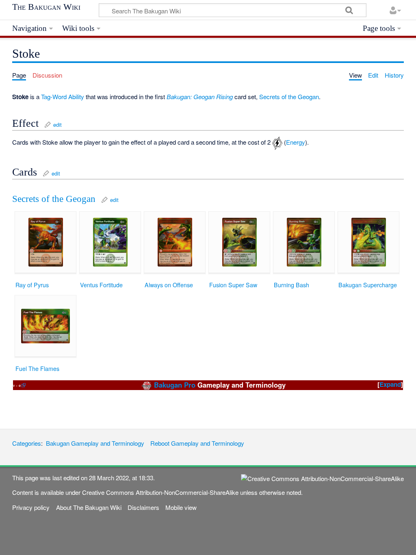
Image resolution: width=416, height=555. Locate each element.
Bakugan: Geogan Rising (200, 96)
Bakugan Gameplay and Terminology (95, 443)
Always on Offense (169, 285)
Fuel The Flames (37, 368)
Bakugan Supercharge (367, 285)
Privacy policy (31, 507)
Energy (295, 142)
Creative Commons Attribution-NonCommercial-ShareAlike (160, 492)
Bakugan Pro (174, 385)
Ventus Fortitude (101, 285)
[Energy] (277, 142)
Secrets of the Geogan (289, 96)
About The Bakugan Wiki (88, 507)
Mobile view (181, 507)
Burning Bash (291, 285)
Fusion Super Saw (233, 285)
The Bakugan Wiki (46, 7)
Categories (26, 443)
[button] (390, 384)
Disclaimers (143, 507)
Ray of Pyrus (32, 285)
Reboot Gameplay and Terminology (197, 443)
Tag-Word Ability (62, 96)
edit (57, 124)
